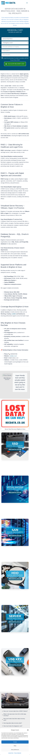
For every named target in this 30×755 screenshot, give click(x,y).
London (14, 314)
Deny (15, 745)
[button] (28, 730)
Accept (15, 742)
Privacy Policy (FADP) (15, 60)
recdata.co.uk (13, 356)
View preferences (15, 749)
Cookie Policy (11, 752)
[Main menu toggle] (27, 2)
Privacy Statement (17, 752)
